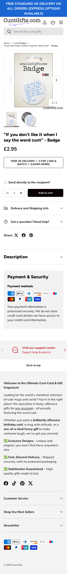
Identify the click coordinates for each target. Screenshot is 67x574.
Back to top (33, 365)
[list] (33, 80)
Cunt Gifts (17, 564)
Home (7, 43)
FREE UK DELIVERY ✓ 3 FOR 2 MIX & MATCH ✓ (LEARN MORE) (33, 162)
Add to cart (45, 192)
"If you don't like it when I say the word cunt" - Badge (31, 46)
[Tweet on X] (16, 235)
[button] (53, 22)
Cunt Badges (20, 43)
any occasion (24, 408)
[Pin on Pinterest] (31, 235)
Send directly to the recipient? (29, 182)
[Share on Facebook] (23, 235)
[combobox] (33, 31)
